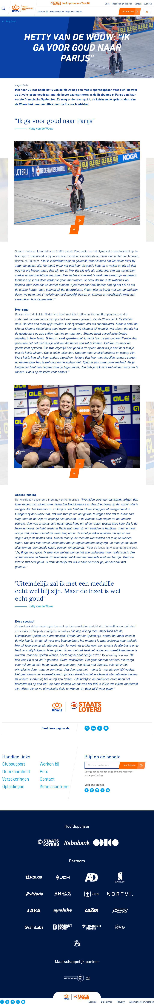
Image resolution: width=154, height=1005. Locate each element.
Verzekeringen (15, 779)
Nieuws (78, 11)
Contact (138, 3)
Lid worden (128, 11)
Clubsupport (13, 764)
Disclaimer (106, 1001)
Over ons (148, 3)
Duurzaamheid (16, 771)
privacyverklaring (94, 775)
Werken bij (49, 764)
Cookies (93, 1001)
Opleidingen (13, 786)
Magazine (69, 11)
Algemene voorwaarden (141, 1001)
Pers (44, 771)
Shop (107, 3)
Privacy (121, 1001)
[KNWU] (22, 8)
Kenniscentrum (57, 11)
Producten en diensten (122, 3)
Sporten (41, 11)
